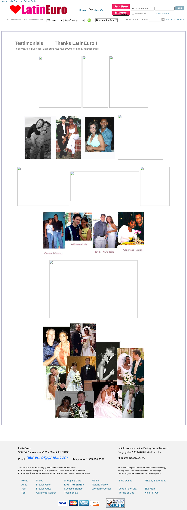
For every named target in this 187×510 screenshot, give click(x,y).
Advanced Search (175, 19)
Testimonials (71, 492)
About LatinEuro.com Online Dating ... (21, 1)
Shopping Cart (72, 480)
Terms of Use (126, 492)
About (24, 484)
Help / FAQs (152, 492)
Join (23, 488)
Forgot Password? (162, 13)
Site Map (150, 488)
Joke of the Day (128, 488)
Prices (39, 480)
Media (95, 480)
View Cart (99, 10)
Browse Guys (43, 488)
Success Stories (73, 488)
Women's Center (101, 488)
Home (82, 10)
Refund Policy (100, 484)
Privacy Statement (155, 480)
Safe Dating (125, 480)
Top (23, 492)
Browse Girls (43, 484)
